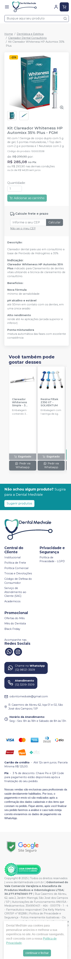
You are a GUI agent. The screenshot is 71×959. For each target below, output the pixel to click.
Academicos (12, 601)
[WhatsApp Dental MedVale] (8, 651)
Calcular (54, 222)
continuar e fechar (37, 952)
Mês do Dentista (15, 623)
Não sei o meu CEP (23, 228)
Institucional (12, 557)
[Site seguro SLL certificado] (22, 847)
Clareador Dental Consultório (27, 38)
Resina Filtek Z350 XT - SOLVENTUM (49, 402)
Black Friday (12, 629)
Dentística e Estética (30, 34)
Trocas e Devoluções (18, 573)
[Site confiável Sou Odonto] (22, 869)
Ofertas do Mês (14, 618)
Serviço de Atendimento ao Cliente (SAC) (15, 592)
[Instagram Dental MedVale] (18, 651)
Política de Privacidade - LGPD (52, 559)
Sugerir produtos (19, 503)
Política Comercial (16, 568)
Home (8, 34)
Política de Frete (15, 562)
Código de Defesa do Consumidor (18, 580)
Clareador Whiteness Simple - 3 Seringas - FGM (22, 402)
